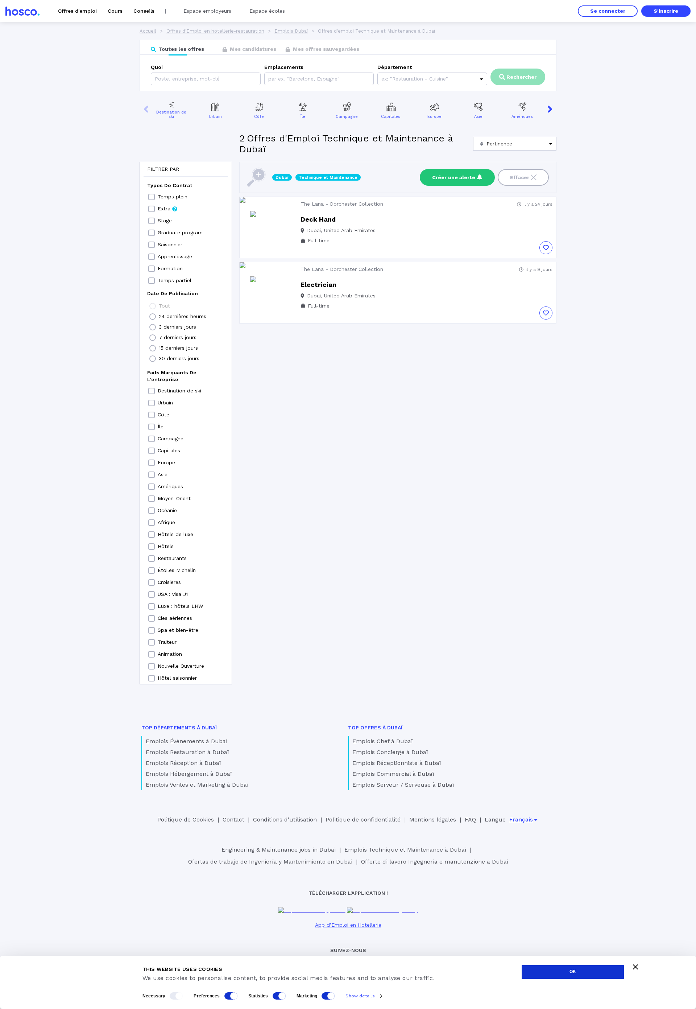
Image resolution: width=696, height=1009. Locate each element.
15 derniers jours (178, 348)
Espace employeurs (207, 11)
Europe (434, 116)
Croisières (169, 582)
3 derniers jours (177, 327)
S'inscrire (666, 11)
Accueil (148, 31)
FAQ (470, 819)
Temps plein (172, 196)
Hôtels (166, 546)
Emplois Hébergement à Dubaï (189, 773)
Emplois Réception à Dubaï (183, 762)
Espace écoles (267, 11)
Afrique (166, 522)
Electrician (318, 284)
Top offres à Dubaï (375, 727)
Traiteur (167, 642)
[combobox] (269, 78)
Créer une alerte (453, 177)
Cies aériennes (175, 618)
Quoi (157, 67)
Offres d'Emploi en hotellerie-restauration (215, 31)
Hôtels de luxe (175, 534)
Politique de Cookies (185, 819)
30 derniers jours (179, 358)
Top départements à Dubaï (179, 727)
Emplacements (283, 67)
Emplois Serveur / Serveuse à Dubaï (403, 784)
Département (394, 67)
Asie (478, 116)
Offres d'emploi (77, 11)
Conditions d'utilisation (285, 819)
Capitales (390, 116)
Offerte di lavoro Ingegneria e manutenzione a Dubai (434, 861)
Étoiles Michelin (177, 570)
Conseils (143, 11)
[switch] (230, 996)
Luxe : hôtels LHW (180, 606)
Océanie (167, 510)
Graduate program (180, 232)
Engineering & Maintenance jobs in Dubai (278, 849)
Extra (164, 208)
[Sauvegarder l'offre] (545, 247)
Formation (170, 268)
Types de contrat (169, 185)
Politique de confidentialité (363, 819)
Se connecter (607, 11)
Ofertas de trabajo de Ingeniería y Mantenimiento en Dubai (270, 861)
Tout (164, 306)
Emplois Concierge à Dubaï (390, 752)
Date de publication (172, 293)
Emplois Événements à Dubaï (186, 741)
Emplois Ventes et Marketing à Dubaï (197, 784)
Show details (359, 995)
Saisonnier (170, 244)
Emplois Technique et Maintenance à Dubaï (405, 849)
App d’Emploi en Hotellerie (348, 925)
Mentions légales (432, 819)
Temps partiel (174, 280)
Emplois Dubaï (291, 31)
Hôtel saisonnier (177, 678)
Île (303, 116)
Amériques (522, 116)
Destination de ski (171, 114)
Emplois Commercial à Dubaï (393, 773)
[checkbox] (151, 197)
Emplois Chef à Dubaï (382, 741)
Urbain (215, 116)
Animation (170, 654)
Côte (259, 116)
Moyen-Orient (174, 498)
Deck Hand (318, 219)
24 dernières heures (182, 316)
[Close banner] (635, 966)
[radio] (152, 306)
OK (572, 971)
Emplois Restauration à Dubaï (187, 752)
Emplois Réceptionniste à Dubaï (396, 762)
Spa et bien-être (178, 630)
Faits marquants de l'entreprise (171, 376)
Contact (233, 819)
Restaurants (172, 558)
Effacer (519, 177)
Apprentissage (175, 256)
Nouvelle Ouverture (181, 666)
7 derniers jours (177, 337)
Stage (165, 220)
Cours (115, 11)
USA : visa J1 (173, 594)
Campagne (347, 116)
